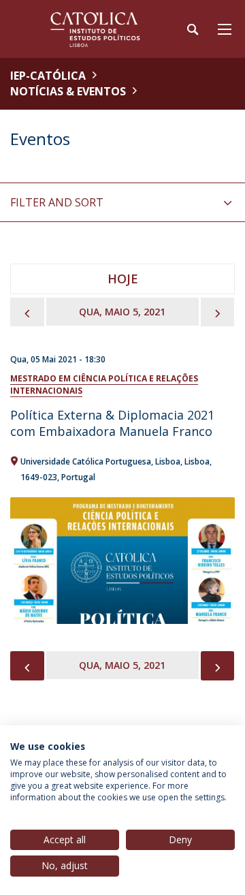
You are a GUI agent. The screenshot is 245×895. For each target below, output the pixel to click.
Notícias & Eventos (68, 91)
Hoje (123, 278)
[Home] (95, 29)
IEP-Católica (48, 75)
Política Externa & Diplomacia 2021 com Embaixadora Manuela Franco (112, 423)
